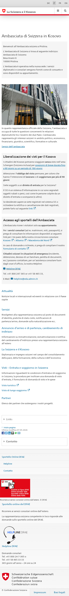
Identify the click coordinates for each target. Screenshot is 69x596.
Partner (6, 398)
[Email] (19, 433)
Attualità (7, 291)
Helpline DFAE (13, 268)
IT (54, 3)
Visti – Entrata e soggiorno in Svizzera (25, 367)
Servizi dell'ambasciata (13, 146)
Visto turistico (9, 385)
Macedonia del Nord (38, 240)
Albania (19, 240)
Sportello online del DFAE (16, 504)
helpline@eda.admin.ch (26, 279)
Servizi (6, 309)
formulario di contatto (14, 248)
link (31, 208)
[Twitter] (6, 433)
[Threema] (12, 433)
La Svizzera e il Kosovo (15, 349)
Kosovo (7, 240)
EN (66, 3)
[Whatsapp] (16, 433)
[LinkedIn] (9, 433)
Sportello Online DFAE (13, 456)
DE (48, 3)
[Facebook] (3, 433)
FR (60, 3)
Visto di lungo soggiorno (14, 390)
